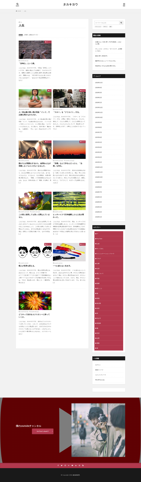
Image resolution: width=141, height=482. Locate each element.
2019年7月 (98, 132)
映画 (98, 298)
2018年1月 (98, 217)
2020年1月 (98, 102)
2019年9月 (98, 122)
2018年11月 (99, 172)
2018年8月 (98, 187)
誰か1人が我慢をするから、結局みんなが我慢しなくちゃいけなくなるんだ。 (35, 164)
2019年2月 (98, 157)
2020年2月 (98, 97)
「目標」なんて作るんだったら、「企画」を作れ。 (67, 164)
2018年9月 (98, 182)
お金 (98, 243)
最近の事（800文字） (101, 56)
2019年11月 (99, 112)
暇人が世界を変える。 (27, 266)
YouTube (99, 238)
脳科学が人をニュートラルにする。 (106, 61)
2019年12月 (99, 107)
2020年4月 (98, 87)
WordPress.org (99, 380)
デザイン (105, 26)
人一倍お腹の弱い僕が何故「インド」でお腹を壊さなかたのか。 (34, 113)
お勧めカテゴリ (33, 35)
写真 (98, 278)
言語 (98, 333)
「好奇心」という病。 (27, 63)
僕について (100, 273)
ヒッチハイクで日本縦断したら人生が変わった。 (68, 215)
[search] (121, 23)
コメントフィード (100, 375)
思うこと (49, 41)
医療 (98, 283)
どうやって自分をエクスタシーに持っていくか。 (34, 315)
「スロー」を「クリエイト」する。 (67, 112)
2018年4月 (98, 202)
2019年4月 (98, 147)
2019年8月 (98, 127)
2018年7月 (98, 192)
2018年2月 (98, 212)
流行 (111, 26)
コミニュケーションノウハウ (105, 253)
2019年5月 (98, 142)
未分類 (99, 303)
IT (97, 233)
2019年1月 (98, 162)
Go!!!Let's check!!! (43, 431)
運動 (98, 343)
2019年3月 (98, 152)
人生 (25, 11)
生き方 (83, 90)
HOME (19, 11)
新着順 (21, 35)
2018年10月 (99, 177)
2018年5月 (98, 197)
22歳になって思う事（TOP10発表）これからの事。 (108, 43)
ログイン (98, 365)
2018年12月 (99, 167)
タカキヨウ (70, 4)
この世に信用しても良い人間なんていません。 (34, 215)
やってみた (100, 248)
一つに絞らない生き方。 (62, 266)
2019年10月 (99, 117)
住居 (98, 268)
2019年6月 (98, 137)
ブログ (99, 258)
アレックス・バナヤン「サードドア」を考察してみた (108, 50)
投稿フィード (99, 370)
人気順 (26, 35)
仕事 (98, 263)
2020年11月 (99, 82)
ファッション (98, 26)
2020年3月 (98, 92)
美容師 (99, 323)
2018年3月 (98, 207)
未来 (98, 308)
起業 (98, 338)
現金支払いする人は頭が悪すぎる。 (106, 66)
